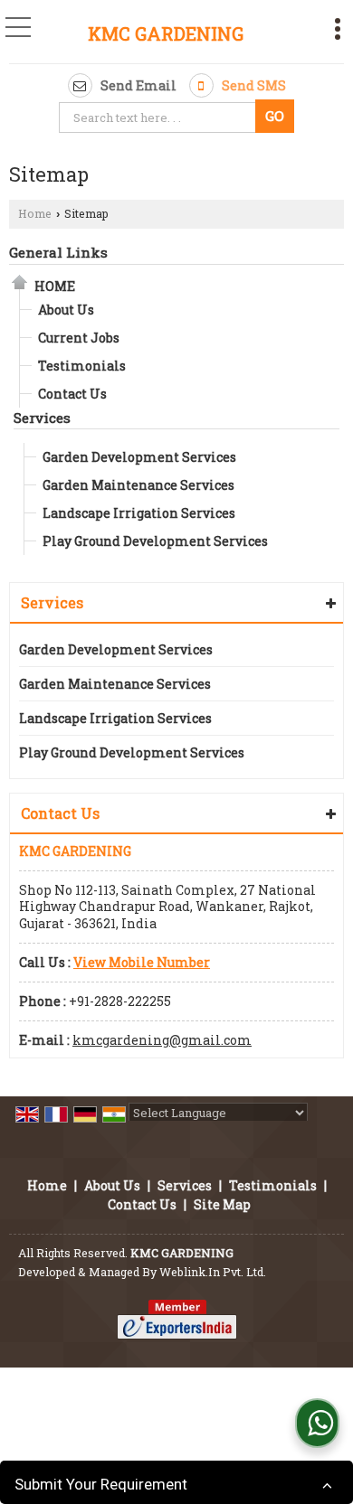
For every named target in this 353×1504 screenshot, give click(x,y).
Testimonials (82, 365)
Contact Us (72, 393)
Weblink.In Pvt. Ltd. (212, 1271)
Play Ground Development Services (155, 541)
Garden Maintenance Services (138, 485)
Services (42, 418)
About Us (66, 309)
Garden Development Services (139, 456)
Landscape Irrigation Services (139, 513)
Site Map (222, 1204)
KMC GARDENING (165, 33)
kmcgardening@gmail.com (162, 1039)
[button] (141, 962)
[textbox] (160, 117)
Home (35, 213)
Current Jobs (78, 337)
